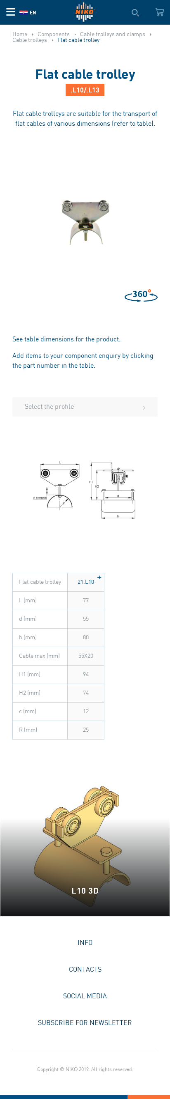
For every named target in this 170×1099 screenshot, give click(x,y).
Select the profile (49, 406)
